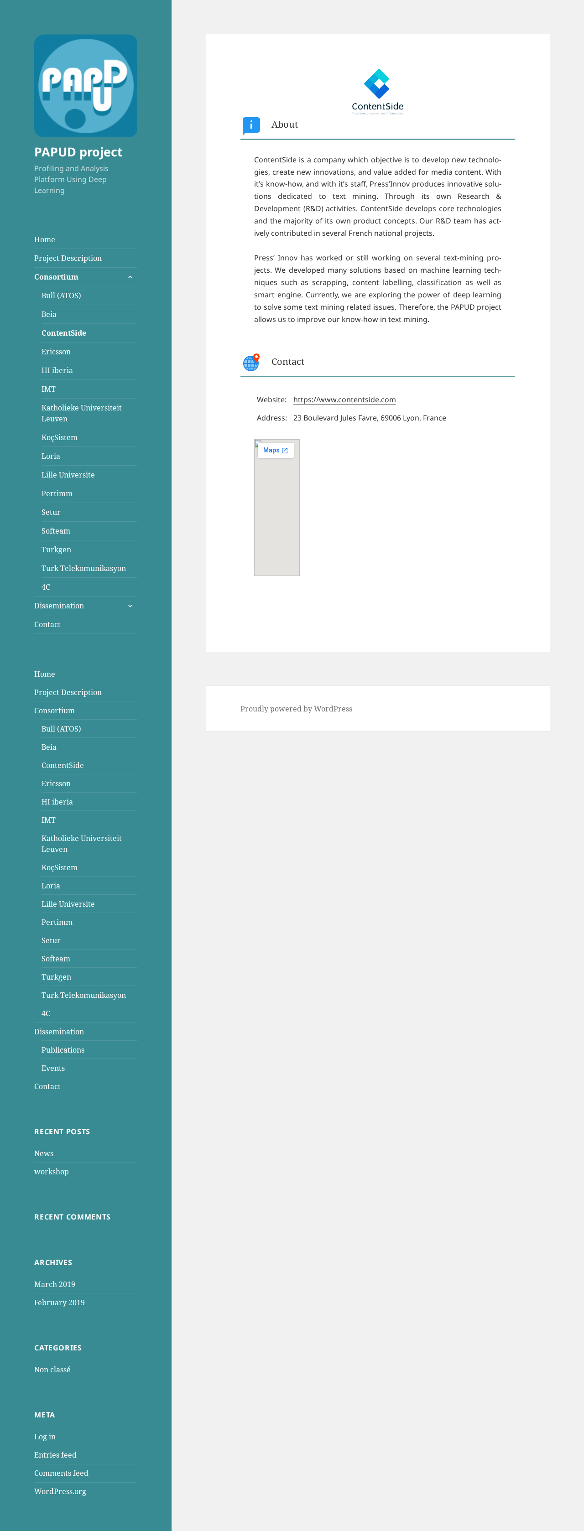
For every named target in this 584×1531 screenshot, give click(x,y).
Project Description (68, 258)
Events (53, 1068)
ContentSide (64, 333)
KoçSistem (60, 437)
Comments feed (61, 1473)
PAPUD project (78, 151)
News (43, 1153)
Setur (51, 512)
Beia (49, 314)
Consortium (56, 277)
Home (44, 239)
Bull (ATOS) (61, 296)
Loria (51, 456)
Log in (45, 1437)
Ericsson (56, 352)
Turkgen (56, 550)
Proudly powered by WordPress (296, 709)
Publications (63, 1050)
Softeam (56, 531)
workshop (51, 1172)
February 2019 (59, 1302)
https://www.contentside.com (344, 399)
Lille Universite (68, 475)
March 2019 (54, 1284)
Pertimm (57, 493)
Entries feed (55, 1455)
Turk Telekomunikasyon (84, 568)
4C (46, 587)
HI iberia (57, 370)
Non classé (52, 1370)
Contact (47, 624)
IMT (49, 389)
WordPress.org (60, 1491)
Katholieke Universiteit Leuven (82, 413)
